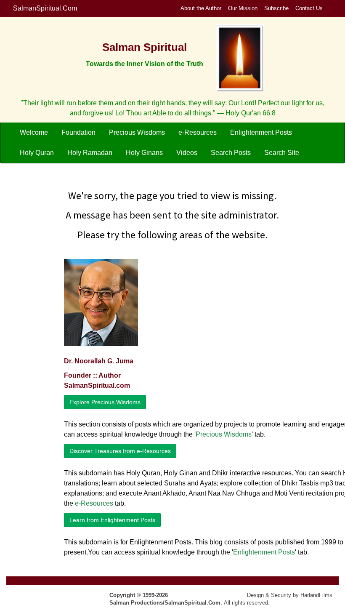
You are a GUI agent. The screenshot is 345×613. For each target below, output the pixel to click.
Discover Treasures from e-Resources (120, 451)
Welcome (34, 132)
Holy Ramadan (89, 152)
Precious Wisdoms (137, 132)
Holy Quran (37, 152)
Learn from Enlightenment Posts (112, 520)
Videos (186, 152)
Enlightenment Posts (261, 132)
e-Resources (197, 132)
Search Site (281, 152)
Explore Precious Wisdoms (105, 402)
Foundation (78, 132)
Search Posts (231, 152)
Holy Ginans (144, 152)
